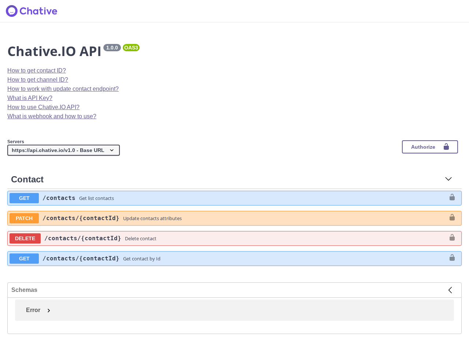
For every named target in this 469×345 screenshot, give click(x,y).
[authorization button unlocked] (452, 197)
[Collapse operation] (448, 179)
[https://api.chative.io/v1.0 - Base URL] (63, 150)
